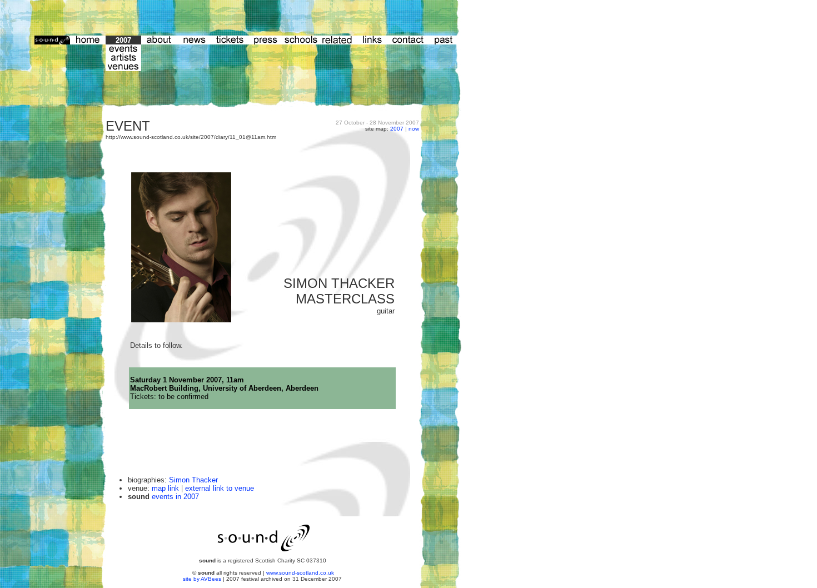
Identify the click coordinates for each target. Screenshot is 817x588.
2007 (396, 129)
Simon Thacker (193, 480)
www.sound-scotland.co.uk (300, 573)
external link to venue (219, 488)
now (414, 129)
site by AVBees (203, 579)
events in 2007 (175, 496)
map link (165, 488)
